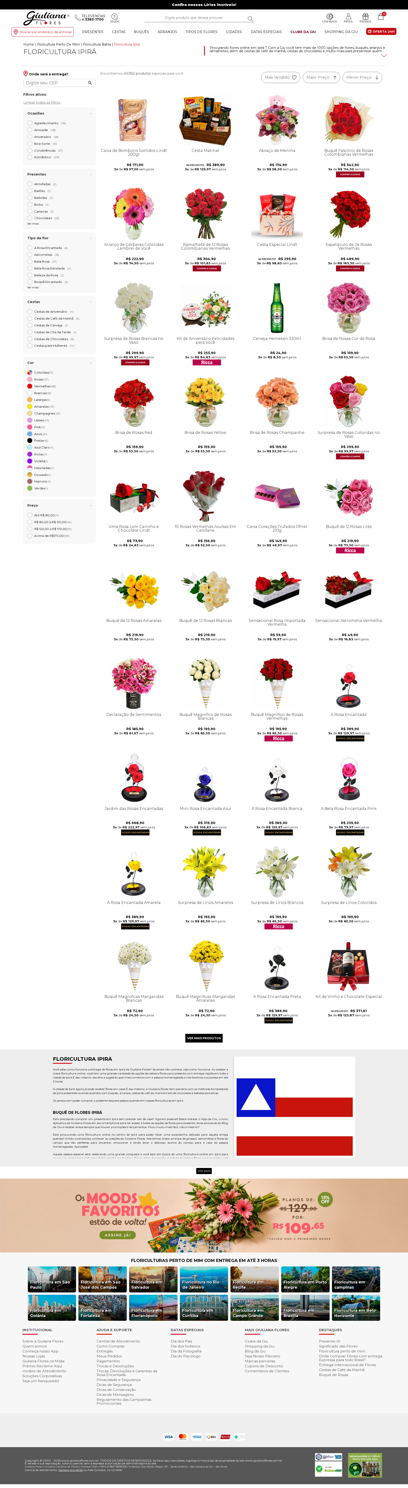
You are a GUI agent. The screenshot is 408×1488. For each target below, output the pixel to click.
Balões (42, 191)
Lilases (41, 420)
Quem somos (34, 1346)
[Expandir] (383, 55)
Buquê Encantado (51, 282)
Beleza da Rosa (49, 275)
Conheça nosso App (40, 1351)
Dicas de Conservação (116, 1389)
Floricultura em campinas (349, 1285)
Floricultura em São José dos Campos (100, 1285)
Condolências (48, 150)
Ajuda (114, 21)
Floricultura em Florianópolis (147, 1313)
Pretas (41, 440)
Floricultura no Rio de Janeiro (200, 1285)
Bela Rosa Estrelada (52, 268)
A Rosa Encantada (51, 248)
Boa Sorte (45, 143)
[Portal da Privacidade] (328, 1459)
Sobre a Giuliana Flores (42, 1341)
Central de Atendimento (118, 1341)
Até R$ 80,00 (46, 515)
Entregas (105, 1351)
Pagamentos (108, 1361)
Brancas (42, 393)
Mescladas (44, 468)
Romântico (47, 157)
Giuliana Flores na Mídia (43, 1361)
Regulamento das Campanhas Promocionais (124, 1401)
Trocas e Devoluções (115, 1366)
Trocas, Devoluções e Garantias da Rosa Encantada (127, 1373)
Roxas (40, 454)
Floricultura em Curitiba (197, 1313)
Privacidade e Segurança (118, 1379)
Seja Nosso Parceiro (262, 1356)
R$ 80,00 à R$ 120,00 (53, 522)
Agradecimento (50, 123)
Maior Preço (317, 77)
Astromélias (46, 255)
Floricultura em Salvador (147, 1285)
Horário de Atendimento (44, 1371)
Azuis (40, 434)
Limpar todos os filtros (41, 102)
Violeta (41, 461)
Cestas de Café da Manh (56, 318)
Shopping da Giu (341, 32)
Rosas (41, 379)
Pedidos (365, 21)
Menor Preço (358, 77)
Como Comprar (111, 1346)
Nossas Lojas (33, 1356)
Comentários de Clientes (267, 1371)
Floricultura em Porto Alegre (305, 1285)
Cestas (118, 32)
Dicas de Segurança (114, 1384)
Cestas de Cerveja (51, 325)
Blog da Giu (255, 1351)
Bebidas (43, 198)
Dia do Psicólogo (186, 1356)
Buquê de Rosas (333, 1375)
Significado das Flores (338, 1346)
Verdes (41, 488)
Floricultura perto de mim (342, 1351)
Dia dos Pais (181, 1341)
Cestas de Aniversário (54, 311)
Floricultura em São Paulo (50, 1285)
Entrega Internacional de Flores (347, 1365)
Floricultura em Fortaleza (96, 1313)
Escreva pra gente (71, 1470)
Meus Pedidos (109, 1356)
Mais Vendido (277, 77)
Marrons (42, 481)
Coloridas (43, 372)
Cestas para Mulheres (54, 345)
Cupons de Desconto (264, 1366)
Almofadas (45, 184)
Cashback (329, 21)
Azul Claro (43, 447)
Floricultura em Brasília (299, 1313)
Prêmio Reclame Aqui (42, 1366)
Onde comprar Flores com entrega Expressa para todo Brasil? (350, 1358)
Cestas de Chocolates (54, 339)
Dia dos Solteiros (185, 1346)
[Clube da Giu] (204, 1251)
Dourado (42, 475)
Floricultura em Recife (248, 1285)
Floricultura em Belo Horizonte (355, 1313)
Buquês (141, 32)
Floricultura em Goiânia (45, 1313)
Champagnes (47, 413)
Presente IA (329, 1341)
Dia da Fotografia (186, 1351)
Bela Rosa (45, 261)
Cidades (234, 32)
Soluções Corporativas (42, 1376)
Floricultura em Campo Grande (248, 1313)
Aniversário (46, 137)
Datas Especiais (266, 32)
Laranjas (42, 400)
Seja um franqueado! (40, 1381)
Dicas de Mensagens (115, 1394)
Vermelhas (45, 386)
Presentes (92, 32)
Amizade (45, 130)
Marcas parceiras (260, 1361)
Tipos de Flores (201, 32)
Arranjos (167, 32)
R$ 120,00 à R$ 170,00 (53, 529)
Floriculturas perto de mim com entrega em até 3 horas (204, 1260)
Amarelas (44, 406)
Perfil (348, 21)
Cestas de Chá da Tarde (55, 332)
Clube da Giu (303, 32)
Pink (39, 427)
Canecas (44, 211)
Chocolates (46, 218)
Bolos (41, 204)
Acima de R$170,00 (52, 536)
